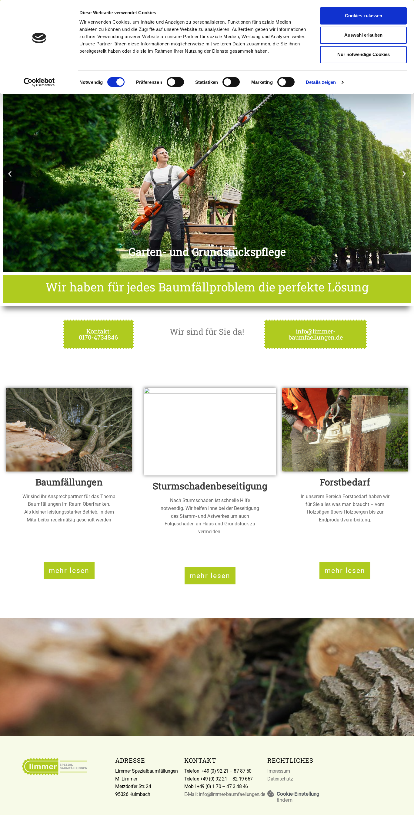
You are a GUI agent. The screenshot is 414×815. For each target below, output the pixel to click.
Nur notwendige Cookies (363, 54)
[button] (10, 173)
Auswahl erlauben (363, 35)
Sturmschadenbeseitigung (210, 486)
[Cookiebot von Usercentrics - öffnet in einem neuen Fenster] (39, 82)
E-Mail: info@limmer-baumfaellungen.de (224, 794)
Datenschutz (280, 779)
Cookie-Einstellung (298, 794)
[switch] (175, 82)
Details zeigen (321, 82)
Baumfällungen (69, 482)
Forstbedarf (345, 482)
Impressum (278, 771)
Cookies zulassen (363, 15)
